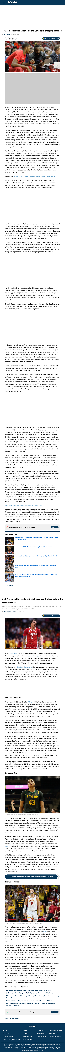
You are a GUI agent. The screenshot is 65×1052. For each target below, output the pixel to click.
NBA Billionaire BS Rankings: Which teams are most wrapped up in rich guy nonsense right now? (30, 1005)
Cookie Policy (41, 1036)
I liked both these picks (23, 667)
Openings (40, 1030)
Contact (25, 1030)
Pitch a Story (53, 1033)
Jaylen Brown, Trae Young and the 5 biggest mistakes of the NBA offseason (30, 993)
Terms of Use (27, 1036)
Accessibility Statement (11, 1040)
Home (6, 585)
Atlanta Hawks (13, 653)
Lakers (7, 846)
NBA (11, 585)
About (5, 1030)
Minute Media (11, 1044)
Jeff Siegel (7, 34)
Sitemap (25, 1033)
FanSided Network (55, 1030)
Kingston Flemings (32, 656)
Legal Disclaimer (55, 1036)
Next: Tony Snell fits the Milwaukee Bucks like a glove (23, 505)
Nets (45, 932)
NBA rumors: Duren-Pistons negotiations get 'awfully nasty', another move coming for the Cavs (32, 997)
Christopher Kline (9, 612)
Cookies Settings (28, 1040)
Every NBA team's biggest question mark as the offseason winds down (28, 990)
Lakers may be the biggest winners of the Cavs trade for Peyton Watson (29, 1001)
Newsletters (41, 1033)
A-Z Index (6, 1033)
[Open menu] (4, 3)
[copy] (15, 38)
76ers (30, 702)
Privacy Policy (8, 1036)
